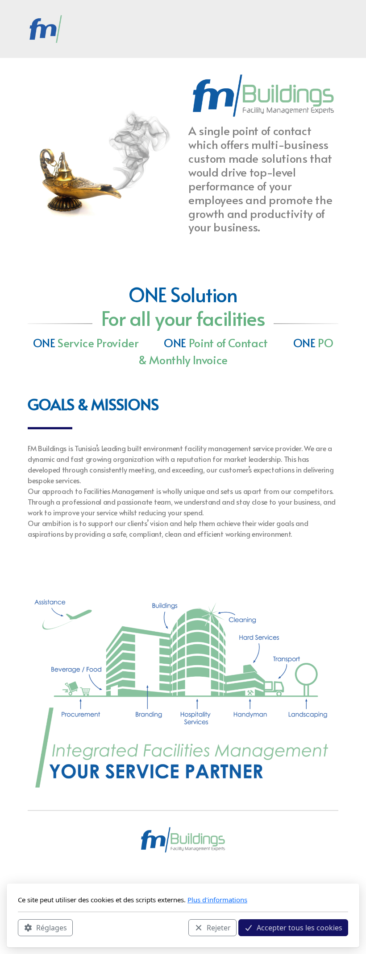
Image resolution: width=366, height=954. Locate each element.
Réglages (51, 928)
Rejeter (219, 928)
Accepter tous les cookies (299, 928)
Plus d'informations (217, 899)
